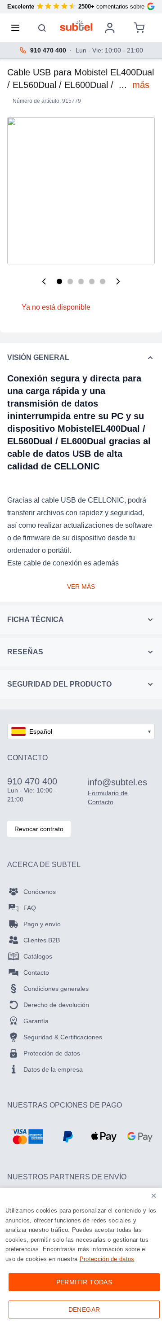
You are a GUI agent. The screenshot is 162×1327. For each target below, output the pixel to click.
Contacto (36, 972)
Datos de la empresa (53, 1069)
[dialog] (81, 1257)
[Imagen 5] (102, 281)
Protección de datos (51, 1053)
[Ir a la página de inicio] (76, 25)
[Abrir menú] (18, 28)
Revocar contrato (38, 828)
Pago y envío (42, 924)
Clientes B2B (41, 940)
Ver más (81, 586)
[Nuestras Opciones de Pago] (27, 1136)
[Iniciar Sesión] (110, 28)
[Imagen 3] (81, 281)
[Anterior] (44, 281)
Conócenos (39, 891)
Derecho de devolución (56, 1004)
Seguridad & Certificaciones (62, 1037)
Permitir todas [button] (84, 1282)
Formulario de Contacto (108, 797)
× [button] (154, 1195)
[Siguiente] (118, 281)
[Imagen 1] (59, 281)
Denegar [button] (84, 1309)
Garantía (36, 1021)
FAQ (29, 907)
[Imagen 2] (70, 281)
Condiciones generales (56, 988)
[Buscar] (42, 28)
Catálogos (37, 956)
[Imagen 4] (91, 281)
